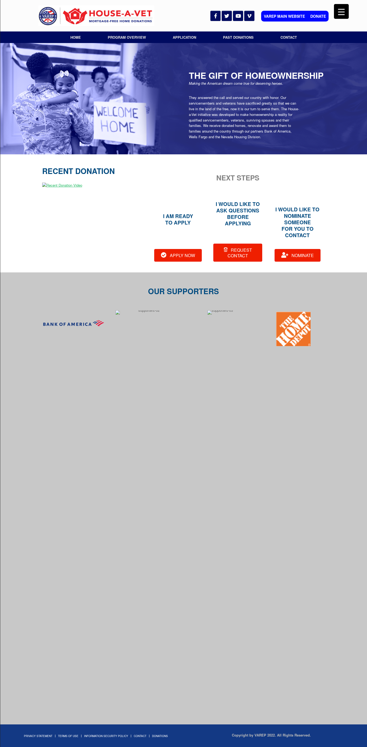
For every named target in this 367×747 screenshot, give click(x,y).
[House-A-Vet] (96, 15)
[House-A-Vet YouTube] (238, 16)
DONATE (318, 16)
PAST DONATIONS (238, 37)
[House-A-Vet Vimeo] (249, 16)
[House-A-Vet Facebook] (215, 16)
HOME (75, 37)
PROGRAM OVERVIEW (127, 37)
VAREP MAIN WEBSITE (284, 16)
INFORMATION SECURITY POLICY (106, 736)
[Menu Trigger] (341, 11)
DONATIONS (160, 736)
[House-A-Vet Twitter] (227, 16)
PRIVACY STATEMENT (38, 736)
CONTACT (288, 37)
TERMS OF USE (68, 736)
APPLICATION (184, 37)
